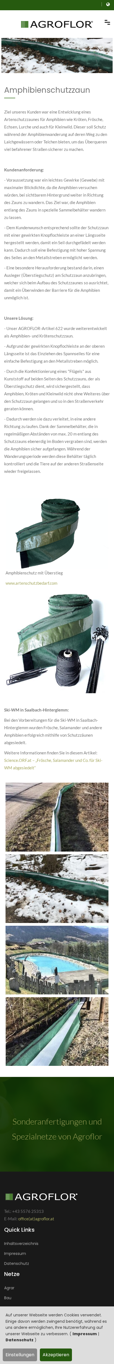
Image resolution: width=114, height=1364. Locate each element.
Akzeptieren (56, 1355)
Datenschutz (19, 1340)
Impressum (84, 1334)
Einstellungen (20, 1355)
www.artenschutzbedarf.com (31, 583)
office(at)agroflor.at (36, 1218)
